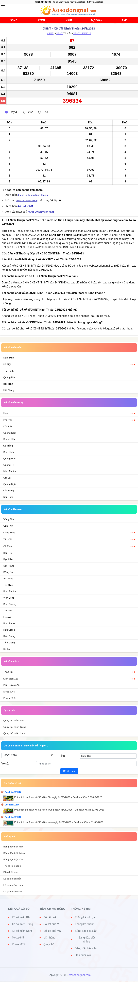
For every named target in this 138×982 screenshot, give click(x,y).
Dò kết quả (69, 771)
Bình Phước (9, 623)
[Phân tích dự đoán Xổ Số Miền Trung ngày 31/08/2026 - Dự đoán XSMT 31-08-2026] (8, 811)
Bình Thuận (9, 591)
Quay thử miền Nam (14, 733)
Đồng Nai (8, 572)
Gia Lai (7, 477)
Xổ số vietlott (11, 661)
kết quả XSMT (25, 206)
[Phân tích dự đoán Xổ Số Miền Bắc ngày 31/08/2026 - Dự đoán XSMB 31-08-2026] (8, 798)
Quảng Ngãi (9, 484)
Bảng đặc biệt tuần (13, 846)
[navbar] (3, 6)
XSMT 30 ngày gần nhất (41, 211)
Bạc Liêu (8, 559)
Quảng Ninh (9, 377)
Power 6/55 (9, 698)
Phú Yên (7, 419)
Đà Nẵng (8, 445)
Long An (7, 617)
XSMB (13, 20)
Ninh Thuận (9, 471)
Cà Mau (7, 546)
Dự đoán (96, 20)
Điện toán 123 (10, 678)
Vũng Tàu (8, 519)
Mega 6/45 (9, 691)
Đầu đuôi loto (10, 872)
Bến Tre (7, 553)
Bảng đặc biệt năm (13, 859)
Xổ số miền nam (13, 509)
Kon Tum (8, 497)
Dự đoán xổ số (12, 783)
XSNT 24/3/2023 (82, 33)
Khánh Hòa (9, 439)
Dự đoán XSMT (13, 804)
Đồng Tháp (9, 532)
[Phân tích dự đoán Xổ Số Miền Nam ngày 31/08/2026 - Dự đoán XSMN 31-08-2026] (8, 823)
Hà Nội (7, 364)
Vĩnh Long (8, 597)
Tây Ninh (8, 585)
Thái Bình (8, 371)
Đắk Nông (8, 490)
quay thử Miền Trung (27, 200)
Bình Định (8, 452)
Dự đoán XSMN (13, 817)
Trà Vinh (7, 610)
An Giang (8, 578)
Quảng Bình (9, 458)
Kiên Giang (9, 636)
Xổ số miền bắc (13, 347)
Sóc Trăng (8, 565)
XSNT (59, 33)
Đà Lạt (6, 649)
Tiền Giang (9, 642)
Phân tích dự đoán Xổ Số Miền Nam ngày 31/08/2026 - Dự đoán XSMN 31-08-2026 (58, 822)
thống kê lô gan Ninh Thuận (33, 195)
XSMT (69, 20)
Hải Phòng (8, 390)
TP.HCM (7, 539)
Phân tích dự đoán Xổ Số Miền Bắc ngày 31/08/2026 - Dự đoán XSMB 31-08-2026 (58, 797)
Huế (5, 413)
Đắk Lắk (7, 426)
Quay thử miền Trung (14, 727)
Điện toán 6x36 (11, 685)
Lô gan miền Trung (13, 885)
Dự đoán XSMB (13, 792)
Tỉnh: (62, 755)
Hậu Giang (9, 629)
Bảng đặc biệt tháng (14, 853)
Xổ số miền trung (14, 402)
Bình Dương (9, 604)
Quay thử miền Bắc (13, 720)
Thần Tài (8, 671)
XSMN (41, 20)
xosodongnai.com (80, 975)
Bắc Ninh (8, 383)
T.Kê (124, 20)
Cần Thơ (8, 525)
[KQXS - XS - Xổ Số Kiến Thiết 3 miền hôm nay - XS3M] (69, 10)
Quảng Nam (9, 432)
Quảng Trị (8, 465)
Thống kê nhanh (12, 865)
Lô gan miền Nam (12, 891)
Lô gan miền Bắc (12, 878)
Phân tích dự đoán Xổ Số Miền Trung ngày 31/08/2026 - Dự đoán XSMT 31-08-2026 (59, 809)
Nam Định (8, 357)
